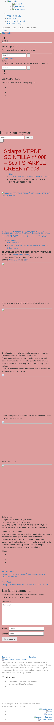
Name (5, 629)
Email (5, 634)
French (19, 4)
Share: (4, 551)
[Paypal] (48, 714)
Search (29, 137)
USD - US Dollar (14, 16)
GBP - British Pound (16, 21)
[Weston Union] (45, 720)
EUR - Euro (12, 18)
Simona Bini (12, 240)
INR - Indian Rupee (15, 24)
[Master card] (45, 709)
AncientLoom (17, 254)
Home (12, 174)
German (20, 7)
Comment (6, 601)
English (14, 1)
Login (4, 30)
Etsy (28, 254)
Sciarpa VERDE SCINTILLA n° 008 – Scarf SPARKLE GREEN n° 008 (26, 234)
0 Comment (12, 248)
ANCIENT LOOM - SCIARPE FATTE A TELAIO (29, 177)
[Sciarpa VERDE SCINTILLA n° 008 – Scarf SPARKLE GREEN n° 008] (27, 208)
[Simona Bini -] (7, 33)
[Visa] (49, 712)
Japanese (20, 9)
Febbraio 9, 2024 (14, 243)
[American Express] (43, 717)
